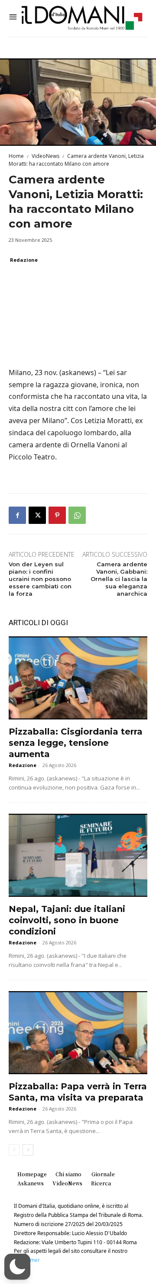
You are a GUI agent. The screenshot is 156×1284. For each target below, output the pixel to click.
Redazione (24, 260)
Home (16, 156)
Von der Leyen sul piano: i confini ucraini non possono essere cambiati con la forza (40, 579)
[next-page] (28, 1150)
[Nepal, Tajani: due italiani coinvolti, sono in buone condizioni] (78, 855)
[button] (17, 1267)
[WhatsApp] (77, 515)
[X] (37, 515)
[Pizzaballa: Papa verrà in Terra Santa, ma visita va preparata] (78, 1032)
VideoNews (45, 156)
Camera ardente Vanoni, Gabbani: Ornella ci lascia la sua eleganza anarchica (119, 579)
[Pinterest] (57, 515)
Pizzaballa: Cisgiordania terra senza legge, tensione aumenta (76, 742)
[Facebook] (17, 515)
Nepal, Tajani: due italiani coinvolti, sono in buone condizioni (67, 920)
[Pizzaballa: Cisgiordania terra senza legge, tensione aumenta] (78, 677)
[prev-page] (14, 1150)
